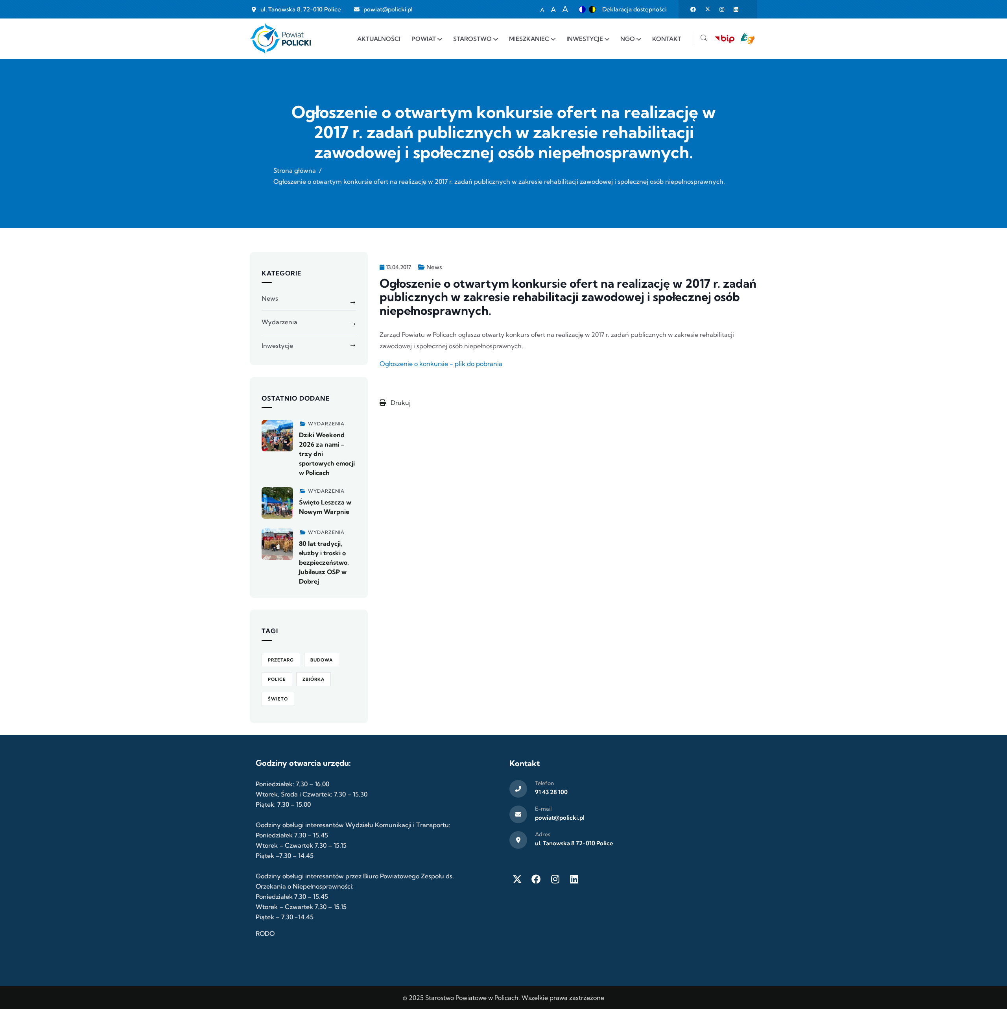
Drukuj (400, 403)
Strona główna (294, 170)
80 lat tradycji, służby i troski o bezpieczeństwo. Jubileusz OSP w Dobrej (324, 562)
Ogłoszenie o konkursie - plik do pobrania (441, 364)
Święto (278, 699)
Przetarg (281, 660)
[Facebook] (536, 879)
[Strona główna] (280, 38)
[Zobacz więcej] (277, 435)
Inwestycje (277, 345)
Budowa (321, 660)
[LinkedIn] (574, 879)
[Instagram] (555, 879)
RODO (265, 933)
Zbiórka (313, 679)
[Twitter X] (517, 879)
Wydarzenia (279, 322)
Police (277, 679)
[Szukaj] (704, 38)
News (434, 267)
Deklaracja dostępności (634, 9)
